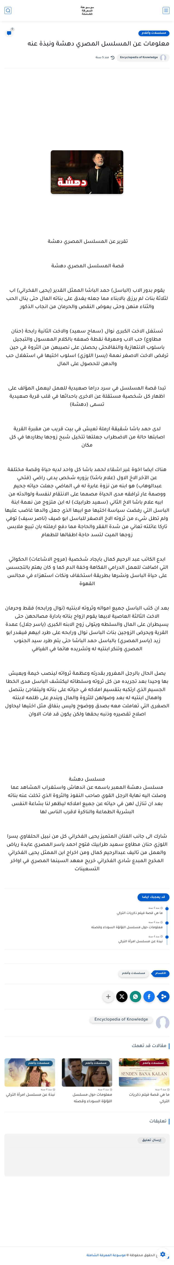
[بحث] (8, 10)
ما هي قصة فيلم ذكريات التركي (140, 913)
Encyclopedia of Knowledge (139, 57)
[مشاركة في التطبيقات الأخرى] (108, 996)
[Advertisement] (87, 111)
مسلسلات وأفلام (154, 33)
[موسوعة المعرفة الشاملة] (87, 10)
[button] (149, 996)
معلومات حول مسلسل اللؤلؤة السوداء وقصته (127, 928)
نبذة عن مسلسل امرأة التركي (140, 942)
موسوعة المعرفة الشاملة (106, 1256)
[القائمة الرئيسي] (166, 10)
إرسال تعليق (151, 1140)
